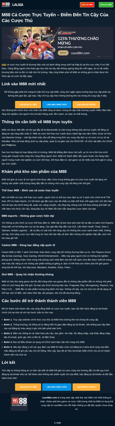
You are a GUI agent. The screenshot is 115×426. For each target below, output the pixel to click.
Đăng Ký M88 (106, 5)
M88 (4, 64)
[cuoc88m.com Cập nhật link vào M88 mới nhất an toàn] (13, 4)
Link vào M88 (87, 5)
